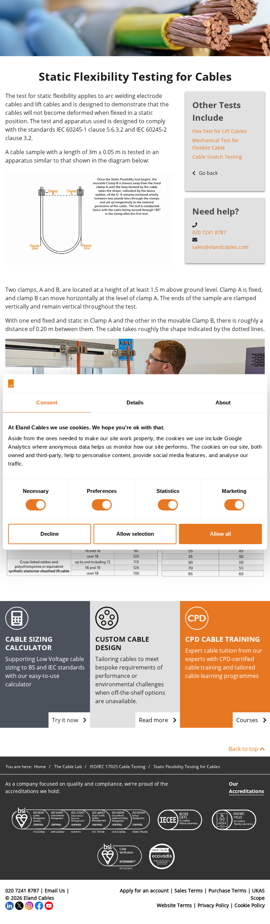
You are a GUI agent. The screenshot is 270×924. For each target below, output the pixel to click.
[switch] (102, 504)
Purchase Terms (227, 890)
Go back (208, 173)
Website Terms (174, 905)
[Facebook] (39, 905)
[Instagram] (29, 905)
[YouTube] (49, 905)
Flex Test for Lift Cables (219, 131)
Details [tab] (135, 402)
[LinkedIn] (9, 905)
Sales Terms (188, 890)
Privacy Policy (213, 905)
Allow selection (135, 534)
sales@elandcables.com (220, 247)
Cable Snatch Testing (217, 156)
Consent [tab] (46, 402)
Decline (49, 534)
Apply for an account (144, 890)
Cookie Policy (249, 905)
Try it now (65, 720)
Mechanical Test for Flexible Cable (215, 144)
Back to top (244, 749)
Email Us (55, 890)
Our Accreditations (246, 787)
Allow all (220, 534)
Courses (247, 720)
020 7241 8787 (209, 232)
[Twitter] (19, 905)
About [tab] (223, 402)
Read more (154, 720)
